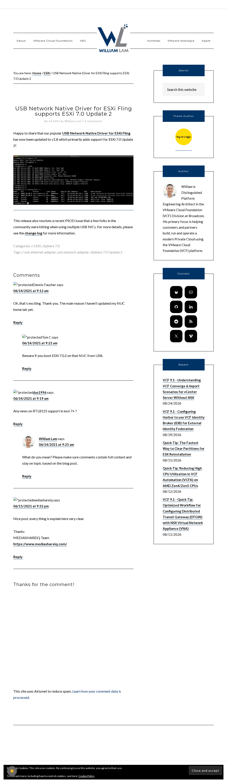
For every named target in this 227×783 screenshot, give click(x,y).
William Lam (48, 439)
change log (33, 233)
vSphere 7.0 (51, 246)
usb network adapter (73, 252)
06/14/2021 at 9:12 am (31, 291)
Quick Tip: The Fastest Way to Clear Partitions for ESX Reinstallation (183, 448)
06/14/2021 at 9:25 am (56, 444)
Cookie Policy (86, 776)
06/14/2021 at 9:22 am (39, 343)
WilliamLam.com (113, 38)
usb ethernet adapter (40, 252)
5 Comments (94, 121)
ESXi (37, 246)
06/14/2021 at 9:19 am (31, 398)
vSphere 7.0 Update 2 (106, 252)
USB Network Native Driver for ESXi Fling (96, 133)
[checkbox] (12, 771)
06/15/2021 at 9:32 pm (31, 506)
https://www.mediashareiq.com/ (40, 544)
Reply (18, 322)
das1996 (39, 392)
